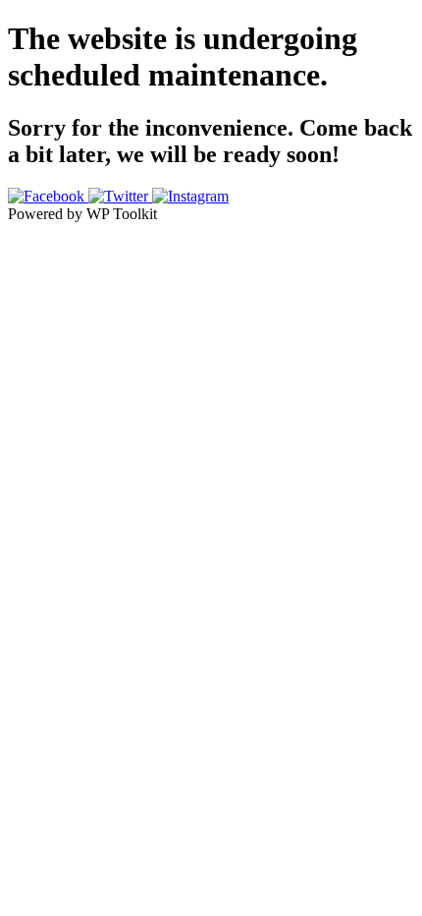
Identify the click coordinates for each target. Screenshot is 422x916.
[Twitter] (120, 196)
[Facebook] (48, 196)
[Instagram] (190, 196)
